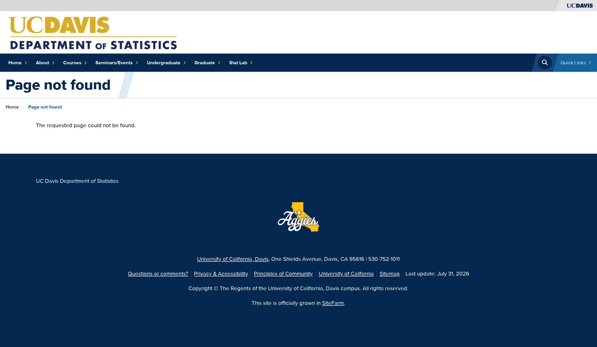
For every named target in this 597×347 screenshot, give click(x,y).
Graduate (204, 62)
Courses (72, 62)
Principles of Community (283, 273)
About (42, 62)
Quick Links (573, 62)
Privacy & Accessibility (221, 273)
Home (15, 62)
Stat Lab (238, 62)
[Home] (92, 32)
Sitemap (390, 273)
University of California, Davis (232, 259)
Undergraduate (163, 62)
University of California (346, 273)
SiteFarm (333, 303)
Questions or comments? (158, 273)
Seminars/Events (114, 62)
